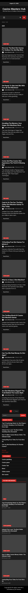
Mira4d (4, 450)
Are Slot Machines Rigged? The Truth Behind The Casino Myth (14, 380)
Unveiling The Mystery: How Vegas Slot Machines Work (14, 112)
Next (16, 411)
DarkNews (10, 589)
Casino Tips (6, 43)
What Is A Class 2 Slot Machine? (14, 269)
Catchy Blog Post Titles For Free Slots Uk (14, 569)
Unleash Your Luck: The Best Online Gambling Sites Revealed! (14, 518)
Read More (6, 62)
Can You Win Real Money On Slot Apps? (14, 342)
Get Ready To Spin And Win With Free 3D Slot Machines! (14, 74)
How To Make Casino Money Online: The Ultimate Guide (14, 544)
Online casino (6, 471)
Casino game (6, 275)
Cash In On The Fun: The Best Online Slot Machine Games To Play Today (14, 191)
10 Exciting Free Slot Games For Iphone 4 (14, 231)
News (3, 468)
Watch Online (24, 17)
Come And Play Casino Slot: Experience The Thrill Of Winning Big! (14, 150)
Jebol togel (5, 452)
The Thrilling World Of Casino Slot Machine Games (14, 304)
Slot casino (6, 81)
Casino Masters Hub (14, 9)
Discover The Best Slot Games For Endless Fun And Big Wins (14, 37)
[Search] (20, 17)
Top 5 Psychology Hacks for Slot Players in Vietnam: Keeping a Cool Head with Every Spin (14, 425)
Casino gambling (7, 459)
